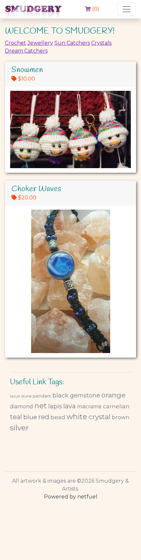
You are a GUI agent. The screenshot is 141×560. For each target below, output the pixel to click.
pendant (42, 395)
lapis (55, 406)
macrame (89, 406)
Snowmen (27, 70)
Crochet (15, 43)
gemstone (85, 395)
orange (113, 395)
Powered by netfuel (70, 497)
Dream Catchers (26, 51)
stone (26, 396)
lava (69, 406)
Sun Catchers (72, 43)
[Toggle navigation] (126, 9)
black (60, 395)
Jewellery (40, 43)
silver (19, 427)
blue (30, 417)
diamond (21, 406)
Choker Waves (36, 189)
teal (16, 417)
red (43, 417)
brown (120, 417)
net (40, 405)
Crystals (101, 43)
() (95, 9)
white (77, 416)
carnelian (116, 406)
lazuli (15, 396)
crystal (100, 417)
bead (57, 417)
